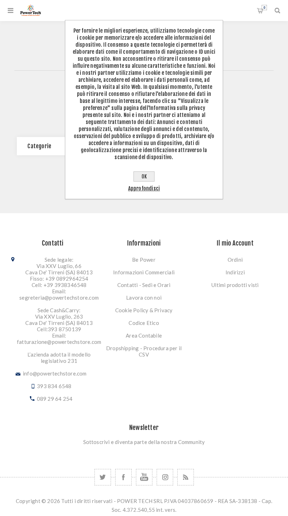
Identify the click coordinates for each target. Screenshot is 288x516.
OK (144, 176)
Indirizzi (235, 272)
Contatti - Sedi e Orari (144, 285)
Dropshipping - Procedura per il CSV (144, 351)
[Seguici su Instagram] (165, 477)
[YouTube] (144, 477)
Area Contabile (144, 335)
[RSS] (185, 477)
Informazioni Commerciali (144, 272)
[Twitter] (102, 477)
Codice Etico (144, 323)
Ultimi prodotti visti (234, 285)
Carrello (264, 7)
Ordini (235, 259)
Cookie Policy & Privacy (144, 310)
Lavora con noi (144, 297)
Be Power (144, 259)
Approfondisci (144, 188)
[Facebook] (123, 477)
